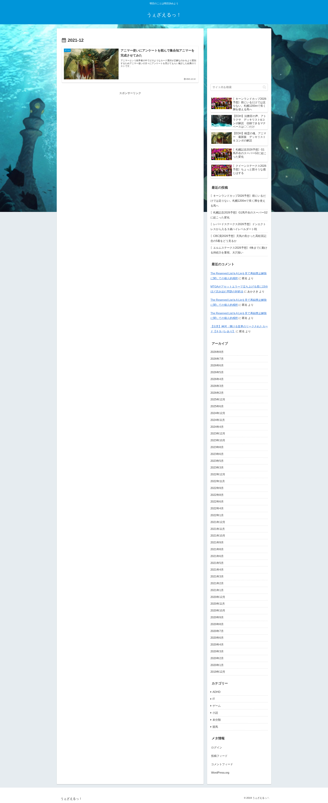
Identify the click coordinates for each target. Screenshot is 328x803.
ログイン (216, 747)
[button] (264, 87)
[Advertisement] (130, 119)
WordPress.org (220, 772)
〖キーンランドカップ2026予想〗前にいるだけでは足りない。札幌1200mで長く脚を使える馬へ (238, 200)
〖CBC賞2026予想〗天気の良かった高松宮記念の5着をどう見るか (238, 238)
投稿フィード (219, 756)
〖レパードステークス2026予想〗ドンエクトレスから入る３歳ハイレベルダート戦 (238, 227)
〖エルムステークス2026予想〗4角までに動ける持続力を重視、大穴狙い (238, 250)
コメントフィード (222, 764)
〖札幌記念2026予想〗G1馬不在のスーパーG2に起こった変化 (239, 215)
